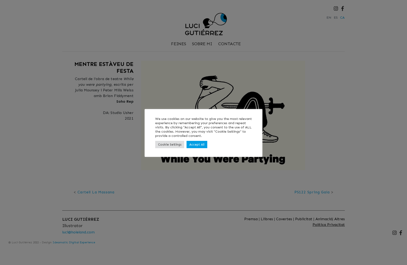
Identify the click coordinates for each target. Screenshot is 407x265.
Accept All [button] (196, 144)
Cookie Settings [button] (169, 144)
